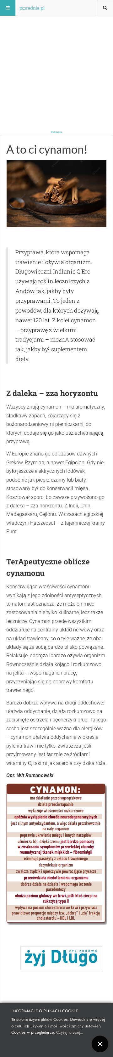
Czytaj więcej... (69, 1032)
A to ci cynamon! (47, 149)
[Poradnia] (32, 8)
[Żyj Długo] (61, 958)
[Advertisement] (56, 56)
